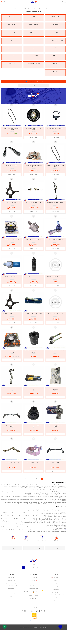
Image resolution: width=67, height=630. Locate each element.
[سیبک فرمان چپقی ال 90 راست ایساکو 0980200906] (11, 376)
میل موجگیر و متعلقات (33, 24)
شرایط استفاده (56, 589)
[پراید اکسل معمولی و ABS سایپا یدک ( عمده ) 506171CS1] (55, 450)
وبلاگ (11, 596)
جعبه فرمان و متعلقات (12, 32)
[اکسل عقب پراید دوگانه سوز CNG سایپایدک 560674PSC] (11, 413)
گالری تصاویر (55, 587)
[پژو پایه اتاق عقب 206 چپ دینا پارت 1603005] (11, 450)
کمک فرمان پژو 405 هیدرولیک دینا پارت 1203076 (33, 313)
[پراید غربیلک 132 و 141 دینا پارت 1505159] (11, 228)
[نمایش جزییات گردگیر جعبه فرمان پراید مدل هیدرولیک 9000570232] (55, 265)
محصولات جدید (56, 583)
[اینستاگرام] (25, 611)
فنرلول (33, 16)
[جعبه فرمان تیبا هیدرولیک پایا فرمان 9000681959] (55, 190)
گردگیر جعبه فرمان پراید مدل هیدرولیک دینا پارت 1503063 (33, 277)
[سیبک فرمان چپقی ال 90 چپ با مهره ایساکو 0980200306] (55, 376)
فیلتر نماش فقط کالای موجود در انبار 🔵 (33, 82)
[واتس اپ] (29, 611)
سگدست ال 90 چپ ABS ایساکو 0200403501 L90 (11, 202)
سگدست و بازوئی (33, 32)
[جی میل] (34, 611)
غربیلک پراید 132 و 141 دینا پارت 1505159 (12, 239)
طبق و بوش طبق (55, 24)
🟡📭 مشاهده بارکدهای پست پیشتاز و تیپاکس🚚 (33, 591)
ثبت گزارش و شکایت (33, 595)
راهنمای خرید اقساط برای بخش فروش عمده (56, 595)
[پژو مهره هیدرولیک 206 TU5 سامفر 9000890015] (11, 265)
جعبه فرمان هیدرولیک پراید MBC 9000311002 (33, 202)
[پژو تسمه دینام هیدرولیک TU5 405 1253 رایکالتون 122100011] (11, 116)
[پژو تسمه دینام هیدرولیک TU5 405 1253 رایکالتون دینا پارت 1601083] (55, 153)
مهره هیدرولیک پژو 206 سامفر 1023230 (11, 276)
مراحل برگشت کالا (11, 580)
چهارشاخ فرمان (55, 55)
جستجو (55, 580)
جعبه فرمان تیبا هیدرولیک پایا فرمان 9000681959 (55, 202)
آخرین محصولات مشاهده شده (33, 585)
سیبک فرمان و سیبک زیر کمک (33, 55)
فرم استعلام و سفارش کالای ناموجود (33, 598)
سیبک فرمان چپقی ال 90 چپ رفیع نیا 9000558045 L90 (33, 388)
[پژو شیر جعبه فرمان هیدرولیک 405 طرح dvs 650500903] (33, 228)
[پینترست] (22, 611)
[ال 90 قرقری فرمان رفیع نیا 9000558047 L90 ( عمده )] (55, 339)
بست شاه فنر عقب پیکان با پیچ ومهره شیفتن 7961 (33, 462)
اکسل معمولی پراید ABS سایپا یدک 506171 (55, 462)
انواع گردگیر (55, 71)
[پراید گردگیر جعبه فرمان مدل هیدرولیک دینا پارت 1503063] (33, 265)
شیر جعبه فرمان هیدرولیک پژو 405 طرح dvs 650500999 (33, 240)
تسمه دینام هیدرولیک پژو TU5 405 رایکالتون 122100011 (11, 129)
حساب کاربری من (33, 577)
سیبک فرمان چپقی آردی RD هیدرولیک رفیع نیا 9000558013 (55, 240)
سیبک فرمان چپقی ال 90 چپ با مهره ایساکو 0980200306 (55, 388)
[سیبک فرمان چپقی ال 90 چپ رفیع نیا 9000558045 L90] (33, 376)
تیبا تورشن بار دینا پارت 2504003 (11, 165)
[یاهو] (32, 611)
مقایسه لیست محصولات (33, 588)
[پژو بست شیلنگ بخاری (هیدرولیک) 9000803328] (55, 116)
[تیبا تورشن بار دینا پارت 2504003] (11, 153)
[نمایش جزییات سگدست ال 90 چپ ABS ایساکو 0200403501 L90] (11, 190)
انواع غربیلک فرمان (11, 48)
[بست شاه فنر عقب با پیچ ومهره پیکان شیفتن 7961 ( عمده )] (33, 450)
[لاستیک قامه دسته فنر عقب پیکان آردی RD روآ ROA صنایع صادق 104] (33, 339)
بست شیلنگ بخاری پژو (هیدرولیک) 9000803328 (55, 128)
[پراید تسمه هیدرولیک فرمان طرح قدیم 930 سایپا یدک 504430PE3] (33, 153)
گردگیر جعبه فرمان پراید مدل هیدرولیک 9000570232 (55, 276)
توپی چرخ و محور (33, 48)
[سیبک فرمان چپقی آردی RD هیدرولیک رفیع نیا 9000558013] (55, 228)
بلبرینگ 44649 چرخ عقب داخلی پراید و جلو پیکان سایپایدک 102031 (12, 351)
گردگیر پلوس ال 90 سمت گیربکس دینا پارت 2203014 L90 (33, 425)
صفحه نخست (51, 9)
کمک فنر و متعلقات (55, 16)
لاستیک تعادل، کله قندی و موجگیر (33, 63)
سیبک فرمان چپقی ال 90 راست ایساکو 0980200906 (11, 388)
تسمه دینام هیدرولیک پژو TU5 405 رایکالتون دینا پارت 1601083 (55, 166)
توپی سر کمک (55, 32)
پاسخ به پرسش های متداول (11, 585)
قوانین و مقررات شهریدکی (11, 583)
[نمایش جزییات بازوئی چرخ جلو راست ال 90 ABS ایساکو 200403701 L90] (11, 302)
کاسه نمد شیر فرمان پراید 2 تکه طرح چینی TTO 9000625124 (55, 314)
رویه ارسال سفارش (11, 577)
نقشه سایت (56, 600)
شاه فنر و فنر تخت (11, 16)
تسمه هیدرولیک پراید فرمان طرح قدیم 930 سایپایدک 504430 (33, 166)
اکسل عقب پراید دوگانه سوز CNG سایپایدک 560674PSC (12, 425)
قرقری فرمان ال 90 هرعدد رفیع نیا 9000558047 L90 (55, 351)
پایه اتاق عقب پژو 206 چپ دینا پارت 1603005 (11, 462)
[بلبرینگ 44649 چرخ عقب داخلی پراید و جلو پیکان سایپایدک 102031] (11, 339)
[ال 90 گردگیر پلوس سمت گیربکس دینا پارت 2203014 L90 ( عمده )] (33, 413)
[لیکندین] (42, 611)
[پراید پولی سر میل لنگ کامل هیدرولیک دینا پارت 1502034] (33, 116)
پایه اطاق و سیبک (11, 24)
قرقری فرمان (11, 55)
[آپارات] (39, 611)
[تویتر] (37, 611)
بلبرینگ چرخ (55, 63)
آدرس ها (33, 583)
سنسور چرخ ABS (11, 40)
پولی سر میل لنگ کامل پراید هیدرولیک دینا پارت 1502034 (33, 129)
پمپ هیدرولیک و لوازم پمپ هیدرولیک (55, 40)
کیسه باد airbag (33, 40)
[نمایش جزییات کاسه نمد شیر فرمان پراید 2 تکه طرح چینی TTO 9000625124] (55, 302)
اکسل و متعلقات (12, 63)
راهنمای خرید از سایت (55, 592)
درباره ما (55, 597)
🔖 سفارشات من (33, 580)
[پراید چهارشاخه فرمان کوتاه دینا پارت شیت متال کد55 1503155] (55, 413)
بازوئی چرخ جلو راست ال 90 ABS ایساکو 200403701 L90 (11, 314)
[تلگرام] (27, 611)
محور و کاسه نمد (55, 48)
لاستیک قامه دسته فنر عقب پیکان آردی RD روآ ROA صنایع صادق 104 (33, 351)
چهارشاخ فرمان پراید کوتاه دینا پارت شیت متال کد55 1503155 (55, 425)
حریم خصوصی (11, 588)
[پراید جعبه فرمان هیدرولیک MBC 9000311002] (33, 190)
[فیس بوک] (45, 611)
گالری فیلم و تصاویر (11, 594)
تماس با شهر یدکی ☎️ (55, 577)
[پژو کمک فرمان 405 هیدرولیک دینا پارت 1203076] (33, 302)
